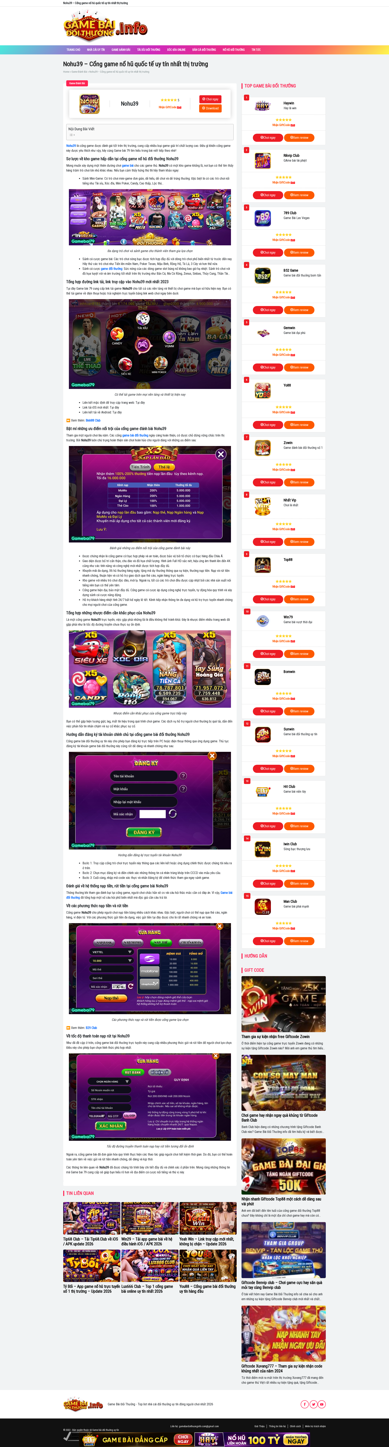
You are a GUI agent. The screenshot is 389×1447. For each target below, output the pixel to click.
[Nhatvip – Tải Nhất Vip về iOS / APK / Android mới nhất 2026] (263, 506)
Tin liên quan (80, 1193)
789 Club (290, 213)
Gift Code (254, 970)
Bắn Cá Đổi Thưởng (204, 49)
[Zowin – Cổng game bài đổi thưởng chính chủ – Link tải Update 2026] (263, 448)
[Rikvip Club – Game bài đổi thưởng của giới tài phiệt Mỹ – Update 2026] (263, 161)
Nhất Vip (290, 500)
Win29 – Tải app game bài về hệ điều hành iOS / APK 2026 (146, 1241)
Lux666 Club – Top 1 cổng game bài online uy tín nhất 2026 (147, 1289)
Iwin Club (290, 844)
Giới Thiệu (259, 1426)
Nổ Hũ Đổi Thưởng (234, 49)
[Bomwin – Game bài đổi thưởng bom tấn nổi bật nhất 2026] (263, 677)
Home (66, 71)
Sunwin (289, 729)
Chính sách (295, 1426)
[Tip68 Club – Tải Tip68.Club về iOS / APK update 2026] (91, 1218)
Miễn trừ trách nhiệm (315, 1426)
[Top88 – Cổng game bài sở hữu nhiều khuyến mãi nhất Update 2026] (263, 565)
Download (212, 108)
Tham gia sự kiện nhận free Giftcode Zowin (276, 1036)
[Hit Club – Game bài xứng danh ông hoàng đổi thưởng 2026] (263, 792)
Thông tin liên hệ (277, 1426)
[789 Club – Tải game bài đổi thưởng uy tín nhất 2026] (263, 218)
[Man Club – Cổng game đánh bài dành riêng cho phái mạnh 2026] (263, 907)
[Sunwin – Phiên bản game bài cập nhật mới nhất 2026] (263, 734)
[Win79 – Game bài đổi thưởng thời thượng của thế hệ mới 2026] (263, 621)
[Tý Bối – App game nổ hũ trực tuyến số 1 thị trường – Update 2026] (91, 1266)
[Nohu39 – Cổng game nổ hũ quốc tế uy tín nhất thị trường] (89, 104)
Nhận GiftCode (168, 107)
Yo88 (287, 385)
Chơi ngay (212, 99)
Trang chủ (73, 49)
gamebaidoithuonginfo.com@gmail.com (199, 1426)
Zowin (288, 443)
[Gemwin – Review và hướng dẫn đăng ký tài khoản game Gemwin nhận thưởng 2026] (263, 333)
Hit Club (289, 786)
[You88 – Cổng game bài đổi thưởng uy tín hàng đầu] (208, 1266)
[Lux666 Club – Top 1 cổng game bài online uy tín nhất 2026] (149, 1266)
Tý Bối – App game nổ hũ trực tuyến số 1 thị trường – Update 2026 (91, 1289)
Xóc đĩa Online (176, 49)
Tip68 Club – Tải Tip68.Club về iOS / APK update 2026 (90, 1241)
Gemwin (289, 328)
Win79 (288, 617)
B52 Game (291, 270)
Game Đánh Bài (121, 49)
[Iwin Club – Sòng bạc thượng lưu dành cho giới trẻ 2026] (263, 849)
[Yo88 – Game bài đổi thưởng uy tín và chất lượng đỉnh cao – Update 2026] (263, 390)
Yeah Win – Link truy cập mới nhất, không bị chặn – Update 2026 (207, 1241)
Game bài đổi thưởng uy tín (105, 1430)
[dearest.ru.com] (83, 1404)
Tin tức (256, 49)
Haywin (289, 103)
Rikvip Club (291, 155)
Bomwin (289, 671)
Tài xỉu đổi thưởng (148, 49)
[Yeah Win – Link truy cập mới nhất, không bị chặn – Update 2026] (208, 1218)
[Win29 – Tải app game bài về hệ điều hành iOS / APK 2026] (149, 1218)
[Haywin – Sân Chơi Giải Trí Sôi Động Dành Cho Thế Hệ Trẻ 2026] (263, 106)
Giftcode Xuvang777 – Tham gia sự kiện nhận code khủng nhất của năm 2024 (282, 1368)
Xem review (300, 138)
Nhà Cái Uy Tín (96, 49)
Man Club (290, 901)
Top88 (288, 559)
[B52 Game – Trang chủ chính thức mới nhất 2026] (263, 276)
